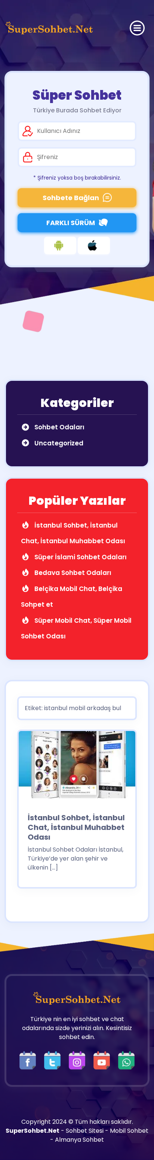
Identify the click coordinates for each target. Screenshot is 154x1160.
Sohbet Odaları (58, 427)
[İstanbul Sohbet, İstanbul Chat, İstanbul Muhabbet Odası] (77, 767)
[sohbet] (49, 28)
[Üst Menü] (137, 28)
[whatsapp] (126, 1060)
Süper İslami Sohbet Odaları (80, 557)
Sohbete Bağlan (71, 197)
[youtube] (103, 1060)
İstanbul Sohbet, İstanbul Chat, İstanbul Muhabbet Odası (76, 827)
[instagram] (78, 1060)
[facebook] (29, 1060)
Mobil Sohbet (129, 1130)
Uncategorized (58, 443)
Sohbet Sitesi (85, 1130)
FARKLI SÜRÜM (70, 222)
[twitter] (54, 1060)
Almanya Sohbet (79, 1139)
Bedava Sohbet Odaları (72, 572)
